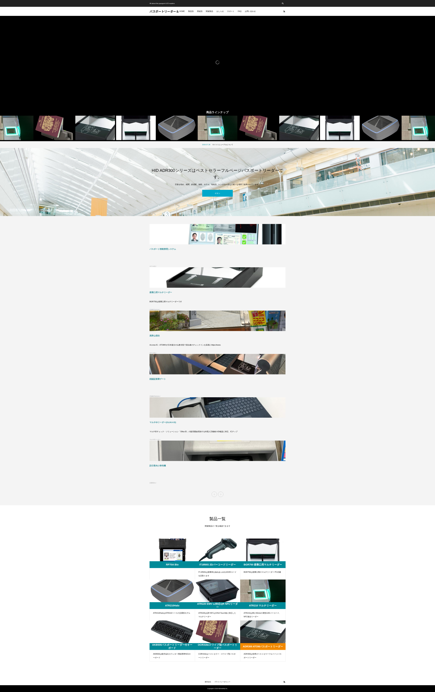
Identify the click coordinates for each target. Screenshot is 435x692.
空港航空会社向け (155, 309)
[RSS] (284, 11)
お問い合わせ (250, 11)
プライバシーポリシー (222, 682)
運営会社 (208, 682)
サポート (230, 11)
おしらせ (220, 11)
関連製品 (209, 11)
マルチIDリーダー (155, 439)
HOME (182, 11)
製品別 (191, 11)
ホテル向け (153, 266)
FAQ (239, 11)
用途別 (199, 11)
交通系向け (153, 483)
